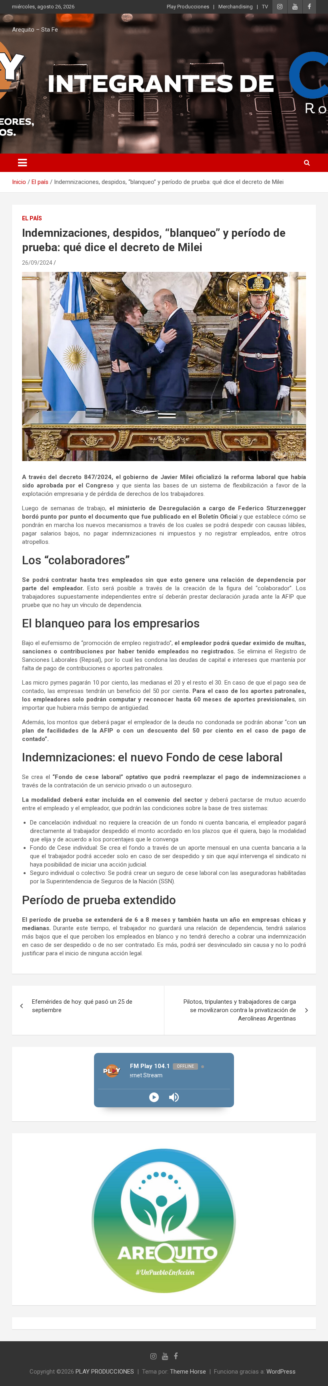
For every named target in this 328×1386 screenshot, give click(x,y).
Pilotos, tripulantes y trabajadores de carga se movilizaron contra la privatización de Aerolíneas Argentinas (240, 1010)
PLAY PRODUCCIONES (105, 1371)
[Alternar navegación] (22, 163)
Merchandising (235, 7)
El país (32, 218)
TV (265, 7)
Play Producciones (188, 7)
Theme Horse (188, 1371)
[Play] (154, 1097)
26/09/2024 (37, 263)
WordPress (281, 1371)
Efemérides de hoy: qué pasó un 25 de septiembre (82, 1006)
